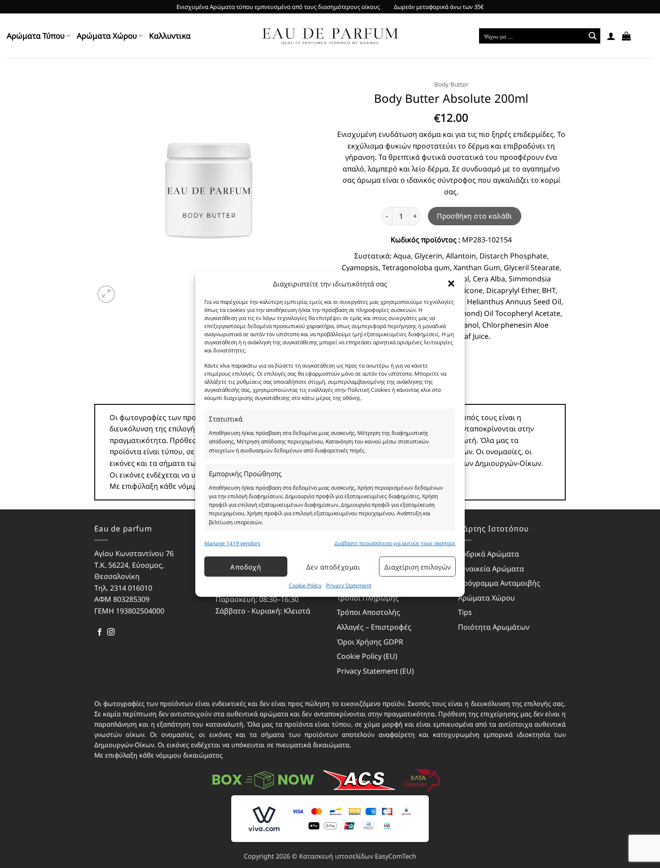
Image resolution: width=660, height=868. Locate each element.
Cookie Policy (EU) (367, 656)
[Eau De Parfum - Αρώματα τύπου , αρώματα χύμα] (330, 36)
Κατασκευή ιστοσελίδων (336, 856)
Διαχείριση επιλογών (417, 566)
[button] (451, 283)
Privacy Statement (348, 585)
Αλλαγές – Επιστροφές (374, 627)
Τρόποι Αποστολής (368, 612)
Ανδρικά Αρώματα (488, 554)
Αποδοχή (245, 566)
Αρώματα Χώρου (107, 36)
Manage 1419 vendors (232, 543)
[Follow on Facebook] (99, 632)
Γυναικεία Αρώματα (491, 569)
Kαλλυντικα (170, 36)
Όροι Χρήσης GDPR (370, 642)
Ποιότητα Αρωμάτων (493, 627)
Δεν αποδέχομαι (333, 566)
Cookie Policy (305, 585)
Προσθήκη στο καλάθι (474, 216)
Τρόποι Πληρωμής (368, 598)
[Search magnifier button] (592, 36)
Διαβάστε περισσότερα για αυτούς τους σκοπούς (395, 543)
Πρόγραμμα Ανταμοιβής (499, 583)
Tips (465, 612)
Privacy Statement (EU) (375, 671)
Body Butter (451, 84)
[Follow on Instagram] (110, 632)
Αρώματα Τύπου (36, 36)
